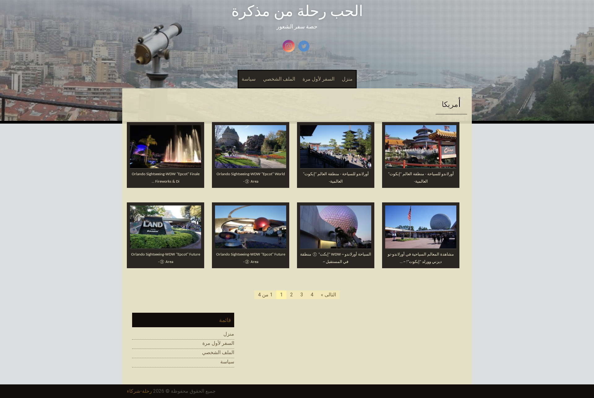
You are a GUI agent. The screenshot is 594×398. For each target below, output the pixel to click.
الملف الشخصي (279, 79)
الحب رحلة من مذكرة (297, 11)
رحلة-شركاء (139, 391)
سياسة (249, 79)
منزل (347, 79)
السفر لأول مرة (318, 79)
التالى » (328, 295)
